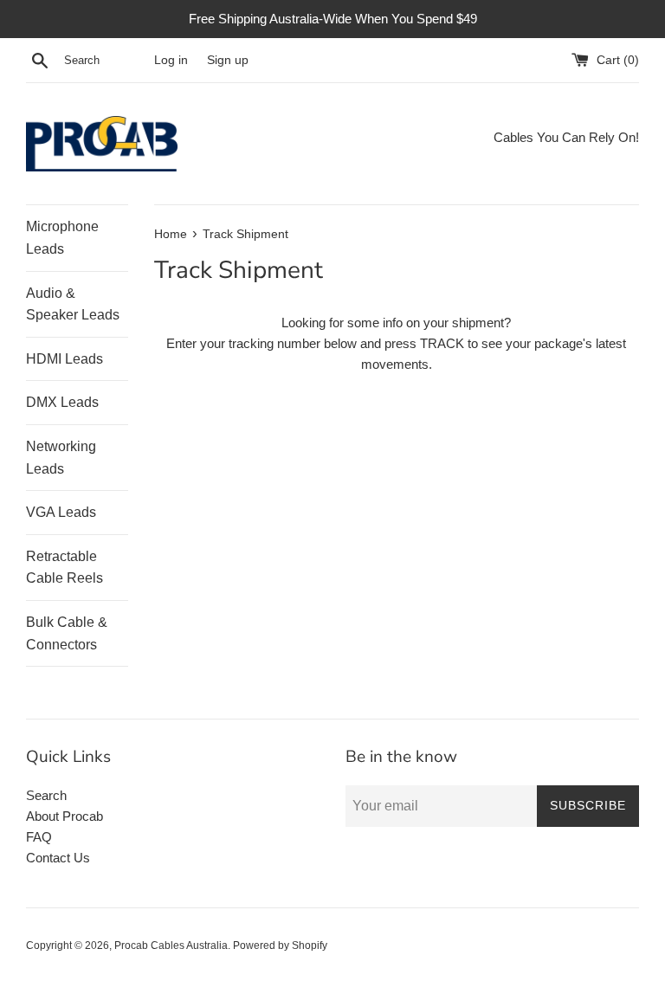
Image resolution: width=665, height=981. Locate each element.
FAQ (39, 836)
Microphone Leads (62, 237)
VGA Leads (61, 512)
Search (46, 795)
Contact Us (58, 857)
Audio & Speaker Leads (72, 304)
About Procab (64, 816)
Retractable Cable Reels (64, 567)
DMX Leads (62, 402)
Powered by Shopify (280, 945)
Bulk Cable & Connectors (66, 633)
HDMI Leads (64, 359)
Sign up (228, 60)
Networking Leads (61, 457)
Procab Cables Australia (171, 945)
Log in (171, 60)
